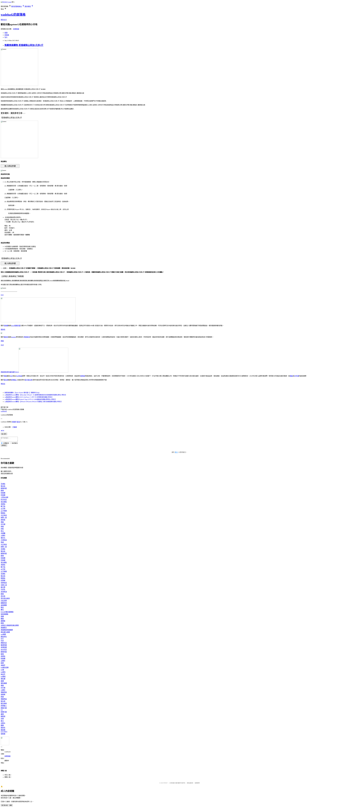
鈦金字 (3, 674)
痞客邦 (14, 422)
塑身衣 (3, 329)
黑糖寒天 (4, 627)
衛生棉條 (4, 703)
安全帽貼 (4, 502)
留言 (18, 422)
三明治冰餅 (4, 497)
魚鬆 (2, 341)
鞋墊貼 (3, 513)
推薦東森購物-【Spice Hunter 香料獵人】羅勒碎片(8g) (21, 392)
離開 (11, 805)
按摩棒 (3, 694)
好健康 (3, 580)
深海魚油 (4, 591)
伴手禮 (296, 376)
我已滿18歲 (4, 805)
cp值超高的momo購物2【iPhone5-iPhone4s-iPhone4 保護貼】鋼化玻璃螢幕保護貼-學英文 (33, 401)
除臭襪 (6, 325)
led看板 (3, 676)
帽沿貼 (3, 486)
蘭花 (2, 609)
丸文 (2, 345)
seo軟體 (3, 634)
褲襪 (2, 681)
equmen (13, 337)
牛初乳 (3, 589)
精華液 (3, 716)
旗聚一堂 (4, 517)
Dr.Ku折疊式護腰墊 (7, 612)
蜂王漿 (3, 587)
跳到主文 (4, 20)
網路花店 (4, 643)
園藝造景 (4, 603)
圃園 (2, 725)
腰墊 (2, 618)
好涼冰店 (4, 499)
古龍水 (3, 723)
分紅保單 (4, 600)
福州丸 (3, 538)
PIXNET (165, 783)
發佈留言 (3, 445)
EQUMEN (4, 731)
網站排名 (4, 636)
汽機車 (14, 427)
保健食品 (4, 582)
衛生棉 (6, 380)
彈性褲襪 (4, 683)
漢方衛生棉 (28, 380)
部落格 (6, 35)
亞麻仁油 (4, 585)
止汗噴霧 (4, 511)
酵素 (2, 594)
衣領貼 (3, 484)
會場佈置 (4, 647)
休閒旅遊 (16, 29)
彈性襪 (3, 679)
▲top (2, 430)
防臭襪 (3, 495)
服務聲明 (197, 783)
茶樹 (2, 718)
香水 (2, 721)
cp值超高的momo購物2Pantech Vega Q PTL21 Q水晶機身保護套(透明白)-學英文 (30, 399)
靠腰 (2, 616)
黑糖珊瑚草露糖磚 (7, 630)
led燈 (2, 670)
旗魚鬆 (82, 376)
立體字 (3, 661)
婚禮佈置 (4, 645)
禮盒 (291, 376)
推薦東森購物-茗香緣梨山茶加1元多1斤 (23, 45)
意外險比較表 (5, 598)
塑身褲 (3, 730)
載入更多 (3, 434)
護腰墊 (3, 621)
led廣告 (3, 672)
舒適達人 (14, 380)
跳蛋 (2, 696)
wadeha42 (4, 411)
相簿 (5, 33)
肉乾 (2, 529)
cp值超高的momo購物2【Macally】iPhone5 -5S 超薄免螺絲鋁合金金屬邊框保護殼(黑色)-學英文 (35, 395)
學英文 (3, 384)
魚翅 (2, 542)
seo (2, 710)
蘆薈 (2, 714)
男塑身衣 (27, 337)
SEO (2, 638)
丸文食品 (19, 376)
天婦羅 (3, 533)
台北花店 (4, 649)
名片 (5, 37)
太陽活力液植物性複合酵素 (10, 625)
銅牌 (2, 663)
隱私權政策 (190, 783)
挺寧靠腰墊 (4, 614)
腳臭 (2, 490)
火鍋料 (3, 535)
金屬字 (3, 665)
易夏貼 (3, 504)
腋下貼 (3, 506)
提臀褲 (3, 734)
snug (2, 295)
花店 (2, 640)
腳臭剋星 (17, 325)
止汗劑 (3, 508)
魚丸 (2, 531)
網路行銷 (4, 708)
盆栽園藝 (4, 605)
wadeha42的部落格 (13, 14)
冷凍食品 (4, 540)
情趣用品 (4, 692)
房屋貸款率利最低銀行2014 (10, 372)
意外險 (3, 596)
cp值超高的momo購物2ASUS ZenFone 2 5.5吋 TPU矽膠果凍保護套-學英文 (28, 397)
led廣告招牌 (5, 667)
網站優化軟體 (5, 632)
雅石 (2, 607)
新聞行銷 (4, 712)
